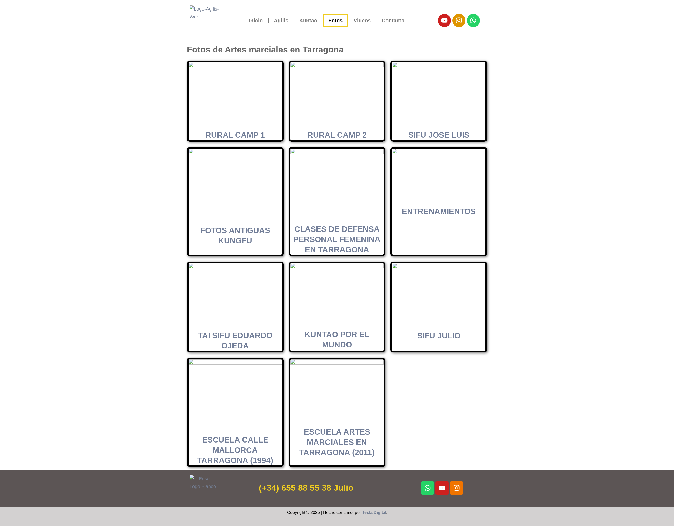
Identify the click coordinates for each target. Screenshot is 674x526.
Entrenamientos (439, 211)
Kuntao (308, 20)
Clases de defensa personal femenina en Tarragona (336, 239)
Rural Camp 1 (235, 135)
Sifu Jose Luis (438, 135)
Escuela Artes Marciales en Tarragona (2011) (337, 442)
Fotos (335, 20)
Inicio (256, 20)
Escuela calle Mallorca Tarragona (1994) (235, 450)
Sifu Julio (438, 335)
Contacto (393, 20)
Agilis (281, 20)
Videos (362, 20)
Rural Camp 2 (337, 135)
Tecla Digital (374, 512)
